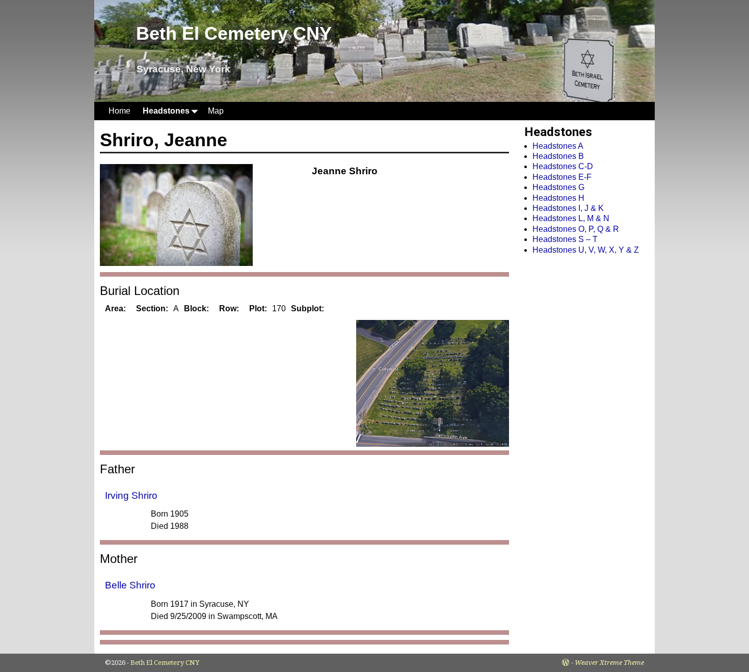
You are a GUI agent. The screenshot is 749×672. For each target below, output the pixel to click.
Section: (152, 308)
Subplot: (307, 308)
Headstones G (558, 187)
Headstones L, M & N (570, 218)
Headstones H (558, 198)
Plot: (258, 308)
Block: (196, 308)
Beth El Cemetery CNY (234, 33)
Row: (229, 308)
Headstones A (557, 146)
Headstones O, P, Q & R (575, 229)
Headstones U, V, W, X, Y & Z (585, 250)
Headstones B (558, 156)
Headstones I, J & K (568, 208)
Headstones (166, 110)
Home (119, 110)
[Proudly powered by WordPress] (565, 662)
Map (216, 110)
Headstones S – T (565, 239)
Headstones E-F (562, 177)
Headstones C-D (562, 166)
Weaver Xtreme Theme (609, 662)
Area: (115, 308)
